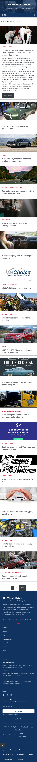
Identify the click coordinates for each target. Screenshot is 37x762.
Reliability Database (9, 662)
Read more (8, 95)
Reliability (21, 755)
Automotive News (7, 187)
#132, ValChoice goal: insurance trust (18, 288)
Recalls (5, 671)
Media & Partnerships (22, 735)
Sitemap (22, 719)
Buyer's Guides (7, 643)
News (4, 635)
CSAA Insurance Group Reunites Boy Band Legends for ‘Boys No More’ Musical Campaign (18, 52)
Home (4, 750)
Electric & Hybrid (7, 639)
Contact (11, 735)
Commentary (7, 759)
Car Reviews (6, 755)
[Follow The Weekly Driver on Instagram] (7, 695)
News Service (6, 219)
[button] (34, 15)
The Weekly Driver (18, 4)
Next (22, 588)
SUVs (4, 650)
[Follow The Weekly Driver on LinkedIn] (11, 695)
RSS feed (15, 719)
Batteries (5, 679)
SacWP (26, 727)
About (4, 735)
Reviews (5, 631)
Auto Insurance (7, 46)
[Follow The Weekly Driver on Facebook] (3, 695)
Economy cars (17, 187)
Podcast (4, 123)
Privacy (32, 735)
